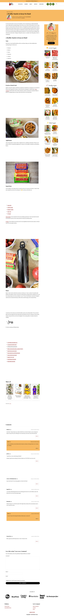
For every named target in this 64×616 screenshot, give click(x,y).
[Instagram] (53, 4)
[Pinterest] (48, 4)
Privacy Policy (7, 606)
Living (11, 11)
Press (34, 609)
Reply (37, 436)
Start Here (51, 43)
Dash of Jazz (8, 11)
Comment (8, 556)
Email (7, 576)
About (31, 4)
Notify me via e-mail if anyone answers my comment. (15, 580)
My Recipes (20, 4)
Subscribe (41, 4)
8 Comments (23, 17)
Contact (35, 4)
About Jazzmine (36, 606)
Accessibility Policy (8, 607)
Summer (26, 4)
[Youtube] (50, 4)
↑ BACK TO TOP (32, 612)
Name (7, 571)
